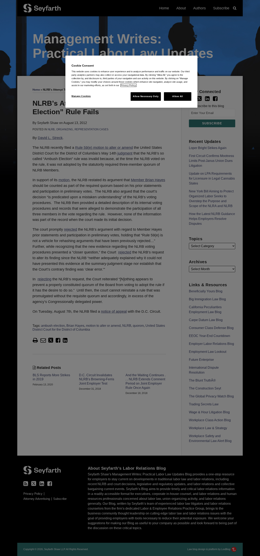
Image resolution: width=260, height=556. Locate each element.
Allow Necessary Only (145, 96)
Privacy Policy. (128, 85)
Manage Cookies (81, 96)
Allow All (177, 96)
